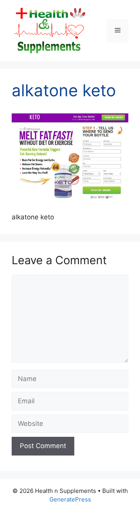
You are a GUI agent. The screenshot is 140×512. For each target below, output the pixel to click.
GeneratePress (70, 499)
